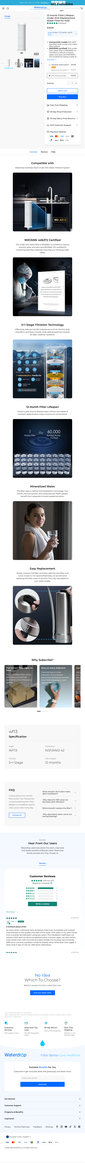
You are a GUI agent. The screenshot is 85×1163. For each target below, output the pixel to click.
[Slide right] (41, 63)
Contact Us (17, 815)
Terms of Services (22, 1127)
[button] (3, 8)
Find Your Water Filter (42, 993)
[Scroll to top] (42, 1043)
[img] (11, 918)
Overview (51, 60)
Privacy (7, 1127)
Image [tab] (7, 16)
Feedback (37, 1127)
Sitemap (49, 1127)
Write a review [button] (42, 904)
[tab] (42, 711)
